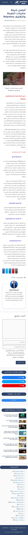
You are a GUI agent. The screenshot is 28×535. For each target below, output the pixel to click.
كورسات (21, 515)
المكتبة (21, 500)
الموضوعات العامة (17, 277)
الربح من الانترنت (18, 491)
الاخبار (22, 485)
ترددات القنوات (19, 507)
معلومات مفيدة (19, 518)
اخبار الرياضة (20, 476)
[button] (11, 2)
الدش (22, 489)
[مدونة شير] (21, 2)
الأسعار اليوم (19, 482)
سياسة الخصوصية (18, 532)
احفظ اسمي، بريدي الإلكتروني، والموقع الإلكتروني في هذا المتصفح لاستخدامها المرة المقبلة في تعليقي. (14, 354)
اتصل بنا (12, 532)
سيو (22, 513)
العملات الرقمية (18, 498)
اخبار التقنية (20, 474)
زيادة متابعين (19, 511)
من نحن (7, 532)
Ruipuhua (23, 105)
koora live (13, 400)
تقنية (22, 509)
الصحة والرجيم (19, 493)
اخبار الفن (21, 478)
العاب (22, 496)
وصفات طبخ (20, 520)
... (14, 304)
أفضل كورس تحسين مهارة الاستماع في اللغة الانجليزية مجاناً (11, 433)
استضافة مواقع (18, 480)
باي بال (21, 504)
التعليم (21, 487)
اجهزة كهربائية (19, 471)
